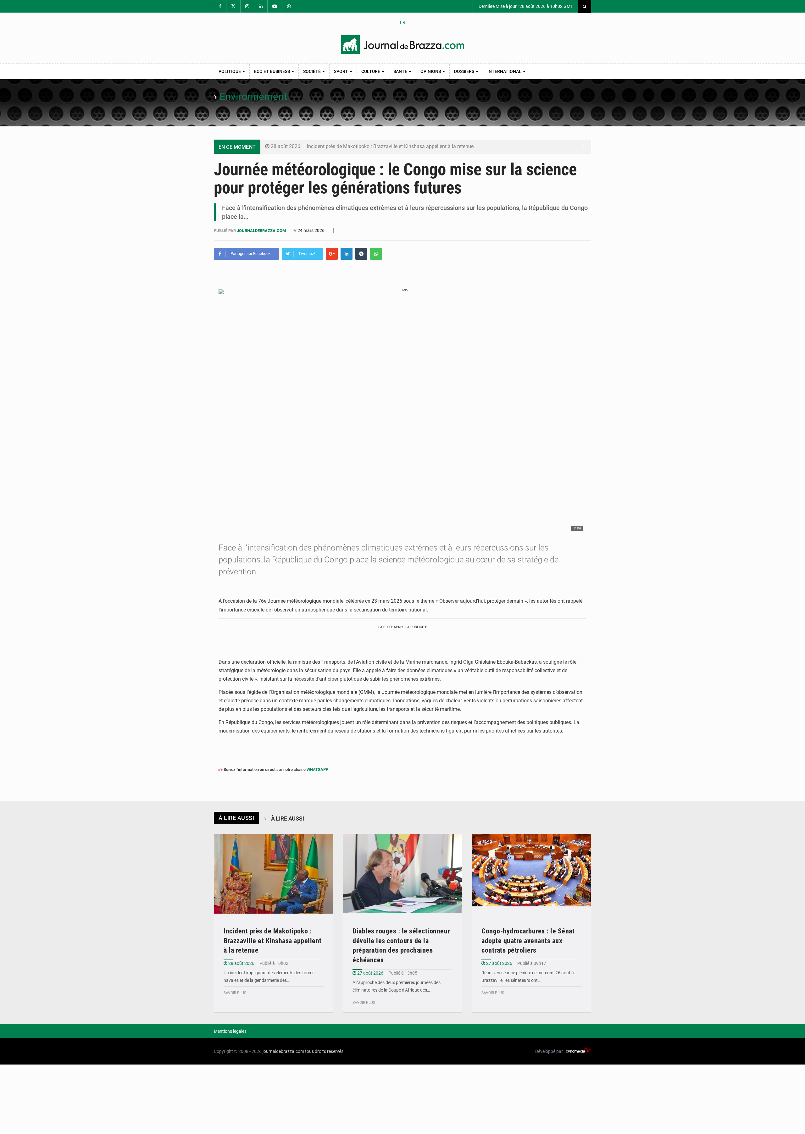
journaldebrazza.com (262, 230)
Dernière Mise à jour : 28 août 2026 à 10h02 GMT (525, 6)
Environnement (253, 96)
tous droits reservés (324, 1051)
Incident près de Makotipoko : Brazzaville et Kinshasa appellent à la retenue (390, 146)
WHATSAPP (317, 769)
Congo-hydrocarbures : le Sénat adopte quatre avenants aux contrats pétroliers (528, 940)
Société (312, 71)
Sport (341, 71)
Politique (230, 71)
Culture (371, 71)
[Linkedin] (347, 254)
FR (402, 22)
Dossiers (464, 71)
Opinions (431, 71)
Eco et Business (272, 71)
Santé (400, 71)
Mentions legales (230, 1031)
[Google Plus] (332, 254)
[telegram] (361, 254)
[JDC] (402, 44)
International (504, 71)
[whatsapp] (376, 254)
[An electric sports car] (273, 874)
